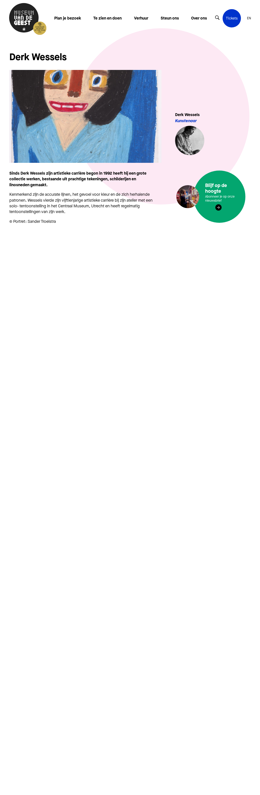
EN (249, 18)
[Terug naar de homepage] (24, 18)
